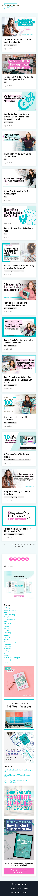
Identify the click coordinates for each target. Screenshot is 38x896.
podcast (7, 640)
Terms (12, 888)
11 (15, 547)
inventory (7, 626)
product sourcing (10, 642)
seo (5, 653)
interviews (7, 624)
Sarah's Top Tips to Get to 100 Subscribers (15, 418)
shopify (6, 655)
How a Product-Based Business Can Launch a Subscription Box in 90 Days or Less (18, 379)
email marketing (12, 45)
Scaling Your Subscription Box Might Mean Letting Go (18, 192)
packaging (7, 637)
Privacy (19, 888)
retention (10, 122)
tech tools (21, 497)
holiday (6, 622)
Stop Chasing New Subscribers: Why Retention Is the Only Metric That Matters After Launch (17, 116)
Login (26, 888)
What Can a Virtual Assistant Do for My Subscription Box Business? (19, 266)
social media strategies (24, 459)
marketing (7, 633)
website (7, 662)
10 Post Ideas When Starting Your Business (16, 455)
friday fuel (7, 617)
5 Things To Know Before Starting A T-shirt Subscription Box (18, 529)
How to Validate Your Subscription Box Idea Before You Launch (18, 341)
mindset (6, 635)
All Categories (9, 608)
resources (20, 271)
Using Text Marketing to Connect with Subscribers (18, 492)
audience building (8, 497)
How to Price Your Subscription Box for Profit (19, 229)
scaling (6, 651)
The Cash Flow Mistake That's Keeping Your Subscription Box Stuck (18, 78)
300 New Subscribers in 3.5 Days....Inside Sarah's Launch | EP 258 (17, 776)
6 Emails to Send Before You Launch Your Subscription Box (17, 40)
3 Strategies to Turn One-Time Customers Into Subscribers (15, 304)
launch (6, 628)
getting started (12, 271)
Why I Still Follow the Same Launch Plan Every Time (17, 155)
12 (19, 547)
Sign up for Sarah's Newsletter (19, 871)
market (6, 631)
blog (5, 45)
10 (34, 544)
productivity (8, 644)
